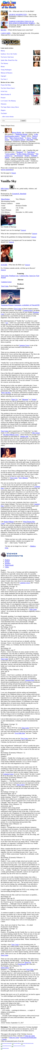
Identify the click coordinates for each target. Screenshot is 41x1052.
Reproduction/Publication (28, 1037)
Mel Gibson (36, 433)
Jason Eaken (5, 968)
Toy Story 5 (4, 79)
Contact (4, 1039)
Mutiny (3, 51)
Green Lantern (10, 154)
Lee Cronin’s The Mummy (8, 101)
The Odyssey (4, 63)
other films (29, 139)
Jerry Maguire (23, 478)
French (13, 173)
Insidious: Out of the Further (9, 54)
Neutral (7, 561)
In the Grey (4, 91)
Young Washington (6, 69)
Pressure (3, 97)
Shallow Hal (24, 436)
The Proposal (18, 155)
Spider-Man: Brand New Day (9, 60)
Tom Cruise (4, 276)
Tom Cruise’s (21, 785)
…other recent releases (7, 116)
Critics (7, 567)
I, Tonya (28, 138)
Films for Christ (30, 1036)
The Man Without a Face (11, 434)
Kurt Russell (22, 964)
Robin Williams (9, 521)
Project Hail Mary (6, 85)
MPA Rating (5, 188)
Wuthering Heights (21, 134)
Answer (23, 230)
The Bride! (4, 113)
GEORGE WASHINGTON (18, 14)
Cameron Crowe (6, 282)
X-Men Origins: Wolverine (25, 154)
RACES (3, 30)
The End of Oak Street (7, 57)
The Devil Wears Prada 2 (8, 88)
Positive (7, 560)
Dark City (15, 399)
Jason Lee (32, 276)
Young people (9, 565)
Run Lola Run (6, 392)
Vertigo (34, 399)
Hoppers (3, 110)
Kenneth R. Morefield (19, 194)
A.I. (7, 323)
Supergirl (3, 76)
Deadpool (20, 152)
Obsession (3, 104)
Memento (25, 399)
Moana (3, 66)
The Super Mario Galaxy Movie (10, 107)
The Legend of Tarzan (18, 139)
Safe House (31, 152)
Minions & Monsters (6, 73)
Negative (7, 563)
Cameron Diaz (23, 276)
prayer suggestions (7, 169)
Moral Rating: (5, 199)
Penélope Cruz (14, 276)
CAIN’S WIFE (5, 33)
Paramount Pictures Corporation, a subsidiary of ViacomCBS (20, 305)
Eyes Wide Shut (20, 733)
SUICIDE (4, 265)
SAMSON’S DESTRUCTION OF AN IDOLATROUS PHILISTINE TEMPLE (22, 22)
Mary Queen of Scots (16, 138)
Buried (27, 155)
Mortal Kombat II (6, 94)
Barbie (23, 136)
